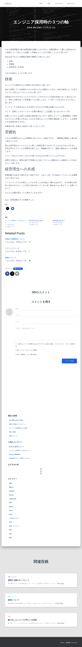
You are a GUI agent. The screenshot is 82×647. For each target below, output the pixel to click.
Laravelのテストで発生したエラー (20, 458)
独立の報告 (12, 432)
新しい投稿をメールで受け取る (27, 354)
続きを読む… (61, 583)
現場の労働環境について (15, 239)
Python (11, 506)
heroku (11, 495)
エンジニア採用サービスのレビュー (20, 450)
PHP (10, 503)
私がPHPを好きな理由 (36, 220)
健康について (10, 258)
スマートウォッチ (12, 248)
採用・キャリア (18, 268)
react (10, 510)
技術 (10, 522)
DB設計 (11, 487)
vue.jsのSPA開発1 (14, 454)
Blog (41, 3)
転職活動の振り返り (58, 220)
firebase (11, 491)
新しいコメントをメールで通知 (27, 350)
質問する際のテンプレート (17, 424)
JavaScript (12, 499)
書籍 (10, 530)
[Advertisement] (41, 397)
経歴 (49, 3)
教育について (13, 436)
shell (10, 514)
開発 (10, 537)
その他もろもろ (14, 518)
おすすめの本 (58, 3)
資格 (10, 534)
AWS (10, 483)
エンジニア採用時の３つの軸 (18, 428)
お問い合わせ (70, 3)
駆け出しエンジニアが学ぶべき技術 (22, 620)
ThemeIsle (73, 642)
